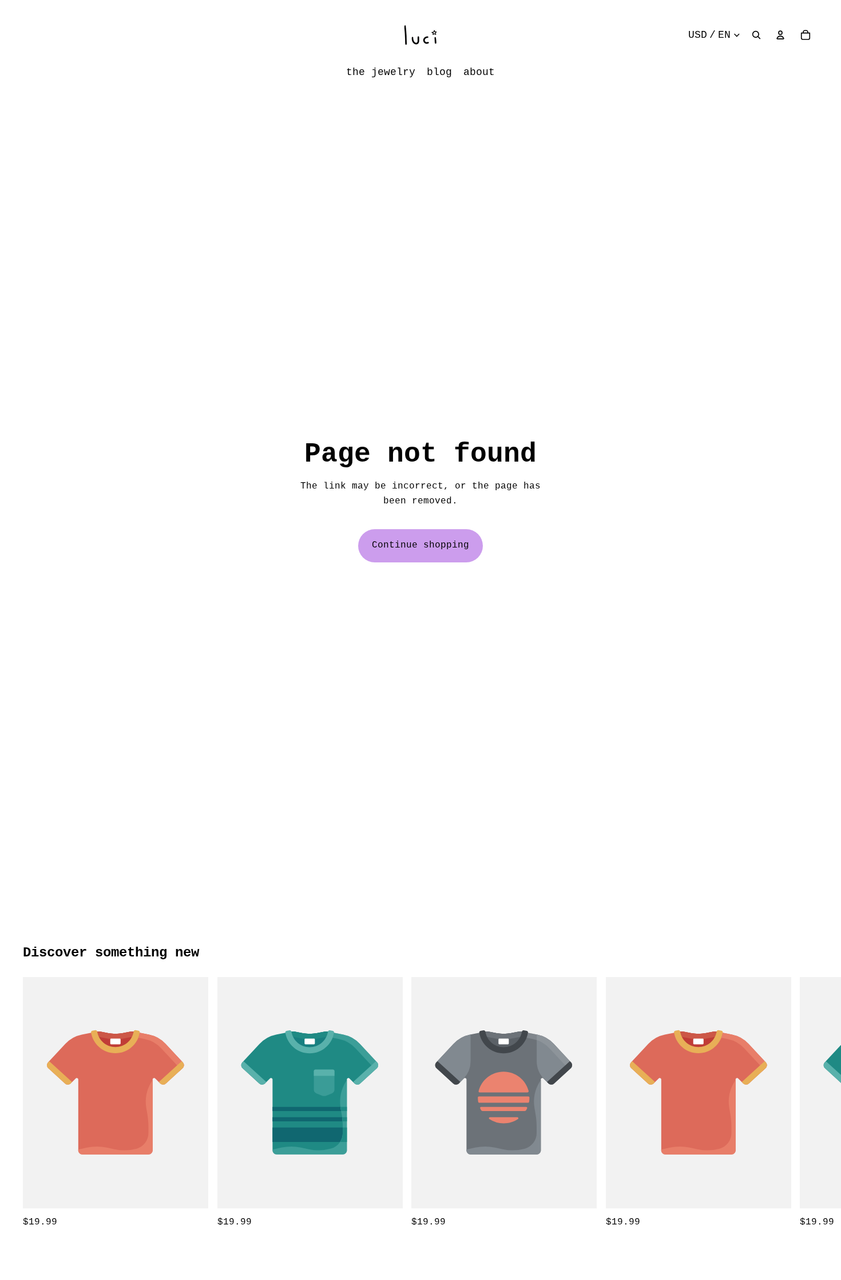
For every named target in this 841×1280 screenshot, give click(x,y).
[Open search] (756, 35)
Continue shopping (420, 545)
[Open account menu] (780, 35)
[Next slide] (805, 1103)
